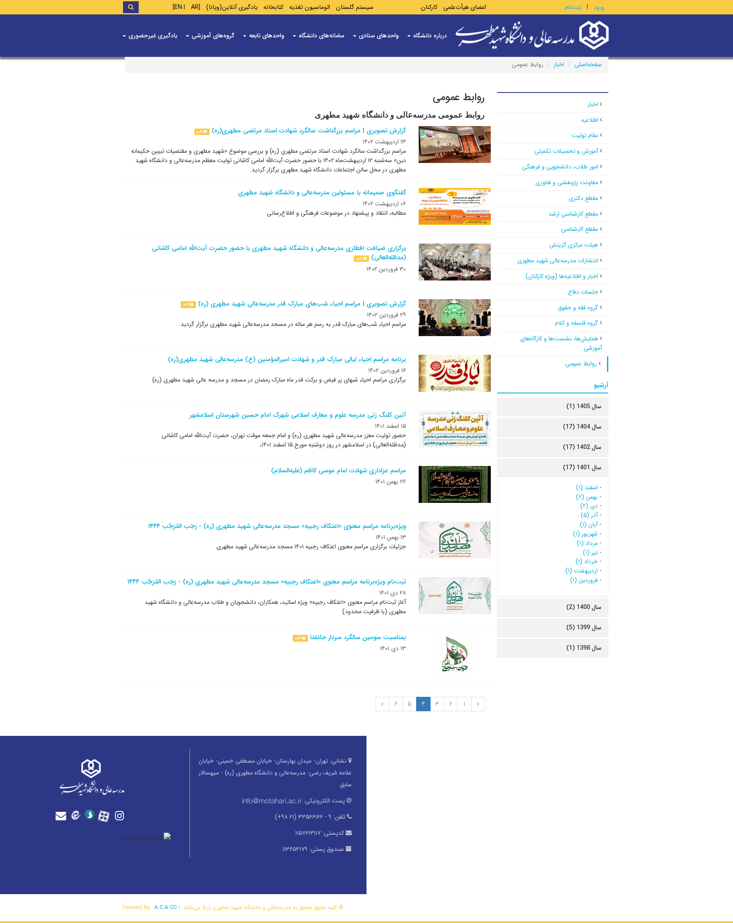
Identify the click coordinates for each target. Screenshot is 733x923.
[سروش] (91, 815)
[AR (195, 7)
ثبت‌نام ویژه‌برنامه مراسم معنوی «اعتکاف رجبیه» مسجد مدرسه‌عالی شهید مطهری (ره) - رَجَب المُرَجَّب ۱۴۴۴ (266, 582)
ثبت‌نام (573, 7)
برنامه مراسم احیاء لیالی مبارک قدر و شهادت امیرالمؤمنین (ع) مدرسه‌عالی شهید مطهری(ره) (287, 359)
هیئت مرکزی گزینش (573, 245)
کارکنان (429, 7)
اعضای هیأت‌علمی (464, 7)
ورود (598, 7)
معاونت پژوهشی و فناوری (566, 182)
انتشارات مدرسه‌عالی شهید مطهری (557, 260)
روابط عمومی (581, 363)
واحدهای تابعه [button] (265, 35)
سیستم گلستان (354, 7)
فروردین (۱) (584, 580)
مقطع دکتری (583, 198)
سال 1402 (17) (582, 447)
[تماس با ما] (62, 816)
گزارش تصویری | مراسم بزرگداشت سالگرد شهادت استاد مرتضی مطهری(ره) (309, 131)
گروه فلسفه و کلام (576, 323)
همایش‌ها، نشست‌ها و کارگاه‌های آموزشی (561, 343)
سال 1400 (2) (584, 607)
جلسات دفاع (583, 292)
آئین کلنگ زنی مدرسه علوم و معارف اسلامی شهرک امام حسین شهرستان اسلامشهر (298, 415)
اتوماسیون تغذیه (309, 7)
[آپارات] (106, 815)
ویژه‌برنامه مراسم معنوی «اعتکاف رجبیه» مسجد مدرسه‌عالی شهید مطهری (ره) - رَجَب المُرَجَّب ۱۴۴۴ (277, 526)
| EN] (179, 7)
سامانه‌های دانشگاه (320, 35)
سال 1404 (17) (582, 427)
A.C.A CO (165, 907)
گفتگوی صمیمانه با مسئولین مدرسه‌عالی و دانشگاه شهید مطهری (322, 193)
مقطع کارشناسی (579, 229)
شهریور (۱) (585, 534)
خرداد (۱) (587, 561)
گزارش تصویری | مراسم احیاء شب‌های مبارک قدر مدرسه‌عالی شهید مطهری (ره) (302, 304)
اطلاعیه (589, 120)
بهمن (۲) (587, 497)
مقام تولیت (585, 135)
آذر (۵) (589, 515)
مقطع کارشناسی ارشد (573, 214)
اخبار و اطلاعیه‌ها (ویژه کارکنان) (562, 276)
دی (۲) (589, 506)
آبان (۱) (589, 524)
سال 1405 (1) (584, 406)
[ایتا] (77, 815)
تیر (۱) (590, 552)
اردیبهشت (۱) (581, 570)
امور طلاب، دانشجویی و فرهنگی (560, 166)
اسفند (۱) (587, 487)
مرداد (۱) (587, 543)
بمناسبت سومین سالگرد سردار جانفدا (358, 637)
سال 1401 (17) (582, 467)
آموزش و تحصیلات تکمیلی (566, 151)
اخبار (559, 64)
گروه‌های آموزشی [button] (212, 35)
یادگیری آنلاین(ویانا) (231, 7)
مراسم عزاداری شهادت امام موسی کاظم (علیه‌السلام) (338, 471)
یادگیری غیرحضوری (152, 35)
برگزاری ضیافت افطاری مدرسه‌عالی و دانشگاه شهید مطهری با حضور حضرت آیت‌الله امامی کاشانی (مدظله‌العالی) (279, 253)
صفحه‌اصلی (588, 64)
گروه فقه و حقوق (578, 307)
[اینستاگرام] (120, 816)
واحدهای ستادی (378, 35)
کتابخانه (273, 7)
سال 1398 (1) (584, 648)
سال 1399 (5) (584, 627)
